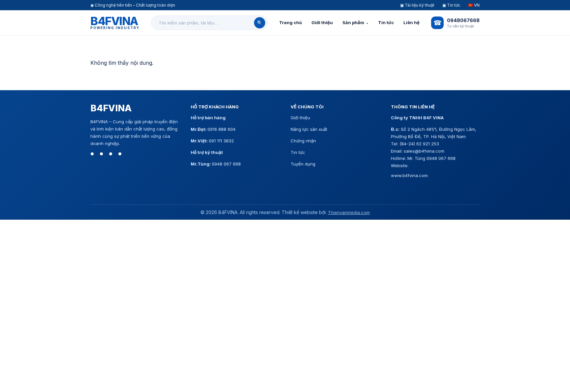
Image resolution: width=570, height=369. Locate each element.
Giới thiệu (322, 22)
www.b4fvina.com (409, 175)
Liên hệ (411, 22)
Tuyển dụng (303, 163)
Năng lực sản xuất (309, 129)
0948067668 (463, 20)
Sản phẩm (353, 22)
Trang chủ (290, 22)
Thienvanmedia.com (349, 212)
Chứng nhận (303, 140)
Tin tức (386, 22)
